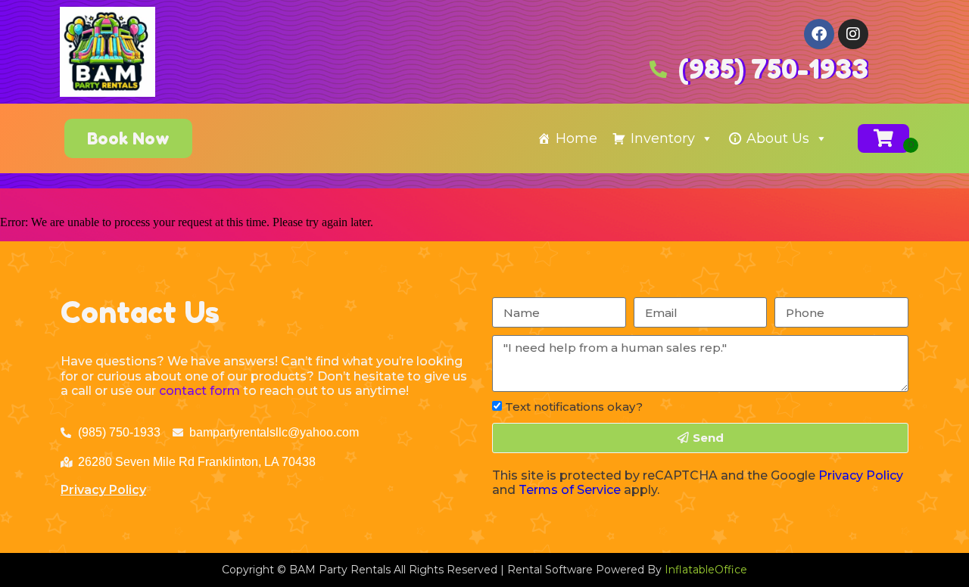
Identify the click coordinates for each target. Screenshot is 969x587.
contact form (199, 391)
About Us (777, 138)
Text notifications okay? (574, 406)
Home (576, 138)
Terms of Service (570, 490)
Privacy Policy (103, 490)
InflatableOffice (706, 569)
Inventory (663, 138)
